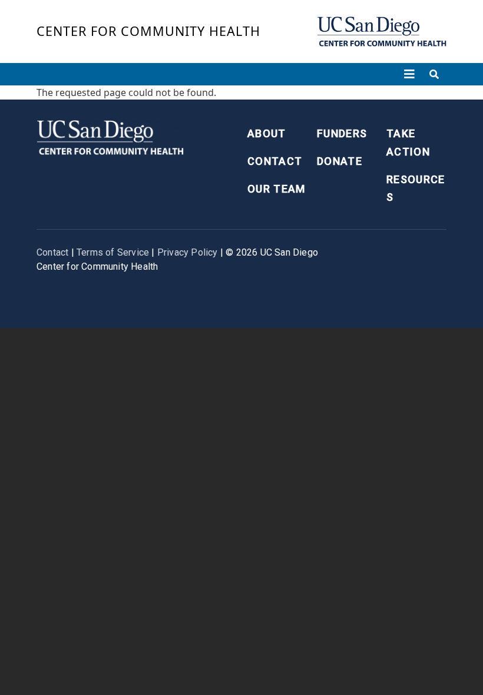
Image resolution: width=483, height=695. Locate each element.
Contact (274, 161)
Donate (339, 161)
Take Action (408, 142)
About (266, 133)
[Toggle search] (434, 74)
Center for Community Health (148, 30)
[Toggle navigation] (409, 74)
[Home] (381, 31)
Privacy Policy (187, 252)
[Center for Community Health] (110, 136)
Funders (342, 133)
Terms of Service (113, 252)
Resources (415, 188)
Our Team (276, 189)
